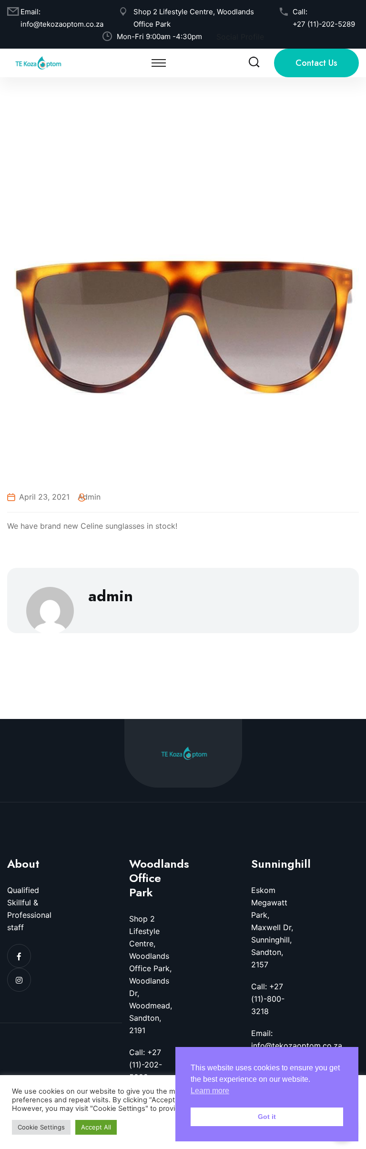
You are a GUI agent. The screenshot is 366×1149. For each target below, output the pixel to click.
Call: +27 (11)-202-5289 (145, 1064)
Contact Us (316, 63)
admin (89, 497)
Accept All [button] (96, 1127)
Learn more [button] (210, 1091)
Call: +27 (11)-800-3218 (268, 999)
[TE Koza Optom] (38, 62)
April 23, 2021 (44, 497)
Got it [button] (267, 1116)
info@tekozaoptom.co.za (61, 24)
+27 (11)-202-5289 (324, 24)
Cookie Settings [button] (41, 1127)
